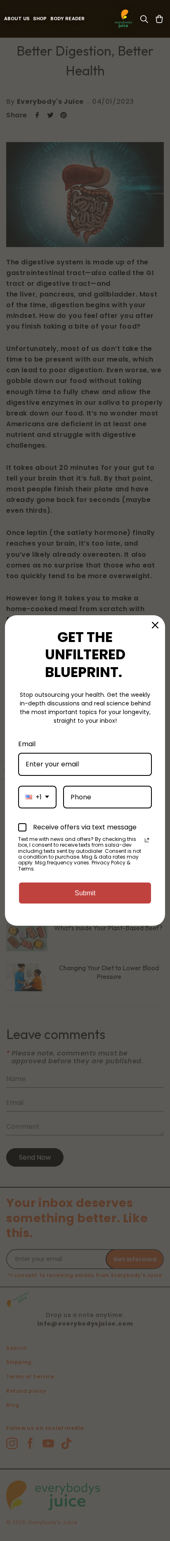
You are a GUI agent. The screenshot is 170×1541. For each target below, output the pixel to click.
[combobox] (37, 797)
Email (26, 744)
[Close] (155, 625)
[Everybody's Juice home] (123, 18)
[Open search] (144, 19)
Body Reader (67, 18)
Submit (85, 893)
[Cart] (159, 19)
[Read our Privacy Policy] (147, 840)
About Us (17, 18)
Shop (40, 18)
